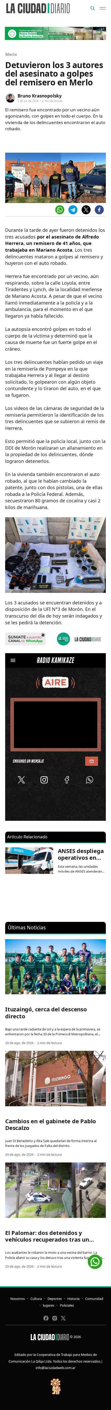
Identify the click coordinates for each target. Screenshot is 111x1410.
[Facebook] (99, 209)
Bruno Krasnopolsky (40, 96)
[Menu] (103, 8)
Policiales (67, 1305)
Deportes (54, 1298)
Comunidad (94, 1298)
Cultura (36, 1298)
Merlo (11, 54)
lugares (48, 1305)
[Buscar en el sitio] (93, 8)
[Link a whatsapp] (95, 1260)
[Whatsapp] (59, 209)
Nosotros (17, 1298)
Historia (73, 1298)
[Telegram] (72, 209)
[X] (86, 209)
